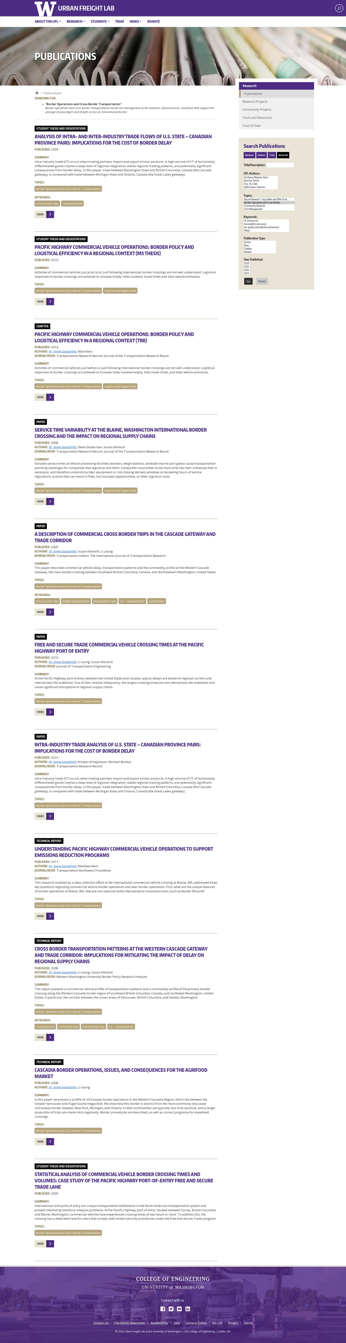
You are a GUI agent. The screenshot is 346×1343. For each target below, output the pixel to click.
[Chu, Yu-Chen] (261, 183)
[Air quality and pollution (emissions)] (266, 227)
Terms (248, 1323)
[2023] (247, 273)
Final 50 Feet (252, 126)
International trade (104, 601)
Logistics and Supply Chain (120, 290)
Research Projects (255, 101)
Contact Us (100, 1323)
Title (272, 155)
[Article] (260, 242)
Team (119, 21)
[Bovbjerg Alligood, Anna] (261, 177)
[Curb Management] (269, 209)
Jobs (177, 1323)
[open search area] (339, 8)
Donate (153, 21)
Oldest (261, 155)
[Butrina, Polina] (261, 180)
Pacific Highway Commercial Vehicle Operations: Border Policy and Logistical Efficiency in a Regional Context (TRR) (114, 337)
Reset (262, 281)
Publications (253, 93)
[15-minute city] (266, 220)
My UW (217, 1323)
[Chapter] (260, 248)
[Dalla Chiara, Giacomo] (261, 187)
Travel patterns (45, 1026)
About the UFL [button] (46, 21)
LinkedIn (189, 1308)
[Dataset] (260, 252)
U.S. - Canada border (132, 601)
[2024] (247, 270)
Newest (249, 155)
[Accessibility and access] (266, 224)
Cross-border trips (47, 203)
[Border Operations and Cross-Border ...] (269, 202)
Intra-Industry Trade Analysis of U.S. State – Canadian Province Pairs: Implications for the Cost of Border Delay (118, 747)
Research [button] (74, 21)
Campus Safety (196, 1323)
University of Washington (46, 8)
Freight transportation (76, 601)
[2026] (247, 263)
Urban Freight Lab (86, 8)
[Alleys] (266, 230)
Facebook (164, 1308)
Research (250, 86)
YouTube (181, 1308)
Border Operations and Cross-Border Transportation (68, 189)
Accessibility (159, 1323)
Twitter (172, 1308)
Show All (283, 155)
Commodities (157, 601)
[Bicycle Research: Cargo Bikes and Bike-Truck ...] (269, 199)
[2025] (247, 266)
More (40, 214)
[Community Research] (269, 205)
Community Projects (257, 109)
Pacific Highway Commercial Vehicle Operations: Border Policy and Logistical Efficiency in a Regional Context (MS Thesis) (114, 250)
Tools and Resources (257, 117)
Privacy (233, 1323)
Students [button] (99, 21)
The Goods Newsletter (129, 1323)
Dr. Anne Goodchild (62, 351)
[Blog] (260, 245)
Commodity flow (72, 203)
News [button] (134, 21)
